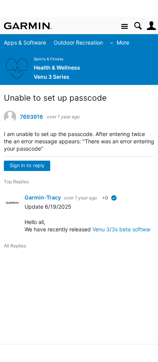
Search (138, 26)
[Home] (28, 25)
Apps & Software (25, 42)
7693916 (31, 117)
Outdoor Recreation (78, 42)
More (123, 42)
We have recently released (58, 229)
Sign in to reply (27, 165)
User (151, 26)
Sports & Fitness (48, 59)
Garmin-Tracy (43, 197)
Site (124, 26)
